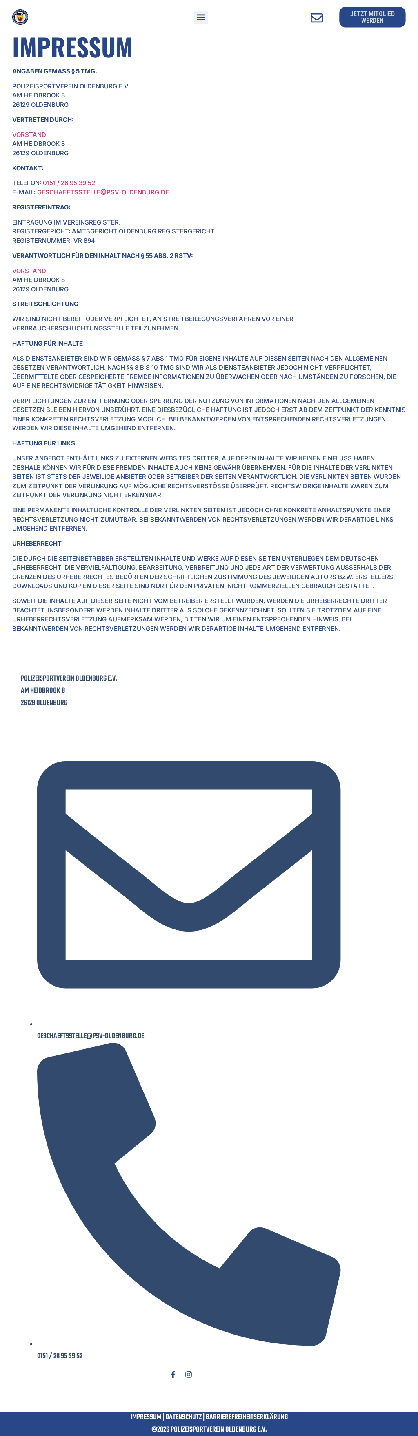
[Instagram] (188, 1374)
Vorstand (29, 135)
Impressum (146, 1417)
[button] (201, 17)
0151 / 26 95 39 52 (69, 183)
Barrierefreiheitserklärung (247, 1417)
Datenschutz (183, 1417)
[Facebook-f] (173, 1374)
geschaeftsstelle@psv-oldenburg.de (103, 192)
